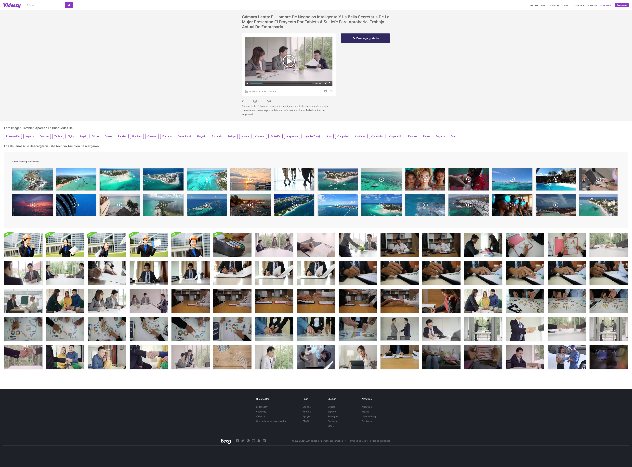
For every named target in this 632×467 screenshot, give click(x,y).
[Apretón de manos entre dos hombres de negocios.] (608, 329)
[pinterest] (248, 440)
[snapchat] (258, 440)
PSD (566, 5)
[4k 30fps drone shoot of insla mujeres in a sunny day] (556, 206)
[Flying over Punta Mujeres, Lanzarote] (468, 206)
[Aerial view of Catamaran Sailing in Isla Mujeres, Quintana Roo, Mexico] (381, 180)
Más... (331, 425)
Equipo (365, 411)
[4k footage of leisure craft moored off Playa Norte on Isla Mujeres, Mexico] (512, 180)
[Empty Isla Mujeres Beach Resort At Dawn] (120, 206)
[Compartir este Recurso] (331, 91)
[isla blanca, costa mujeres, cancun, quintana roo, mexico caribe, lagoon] (163, 206)
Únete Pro (592, 5)
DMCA (306, 421)
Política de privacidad (379, 440)
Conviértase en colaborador (271, 421)
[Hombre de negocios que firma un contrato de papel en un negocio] (274, 301)
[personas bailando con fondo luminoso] (294, 180)
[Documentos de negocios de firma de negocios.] (358, 273)
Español (332, 411)
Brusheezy (262, 406)
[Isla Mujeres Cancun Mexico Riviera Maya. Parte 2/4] (294, 206)
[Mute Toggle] (326, 83)
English (331, 406)
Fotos (543, 5)
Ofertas (307, 406)
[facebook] (237, 440)
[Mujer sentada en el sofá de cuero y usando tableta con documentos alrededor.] (441, 357)
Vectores (534, 5)
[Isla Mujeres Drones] (207, 206)
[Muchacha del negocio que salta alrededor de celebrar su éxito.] (107, 245)
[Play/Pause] (247, 83)
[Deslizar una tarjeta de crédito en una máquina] (232, 245)
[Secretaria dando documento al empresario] (358, 245)
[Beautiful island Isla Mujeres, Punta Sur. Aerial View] (207, 180)
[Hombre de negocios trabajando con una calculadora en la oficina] (399, 357)
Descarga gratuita (367, 38)
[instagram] (253, 440)
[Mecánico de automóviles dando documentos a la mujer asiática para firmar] (567, 357)
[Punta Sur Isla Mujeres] (32, 180)
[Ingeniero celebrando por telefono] (23, 245)
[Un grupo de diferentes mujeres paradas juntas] (425, 180)
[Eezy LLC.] (226, 441)
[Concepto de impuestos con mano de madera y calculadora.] (232, 357)
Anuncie (307, 411)
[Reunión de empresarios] (107, 301)
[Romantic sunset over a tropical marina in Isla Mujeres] (250, 180)
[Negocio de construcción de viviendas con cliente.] (190, 301)
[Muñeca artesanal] (468, 180)
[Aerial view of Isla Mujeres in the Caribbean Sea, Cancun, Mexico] (338, 180)
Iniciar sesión (606, 5)
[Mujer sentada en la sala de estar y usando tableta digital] (483, 357)
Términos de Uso (357, 440)
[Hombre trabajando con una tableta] (608, 357)
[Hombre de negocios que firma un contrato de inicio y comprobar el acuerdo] (608, 245)
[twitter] (242, 440)
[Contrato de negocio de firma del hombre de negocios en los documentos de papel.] (149, 273)
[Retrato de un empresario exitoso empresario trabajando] (65, 245)
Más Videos (555, 5)
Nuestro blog (369, 416)
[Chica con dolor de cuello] (358, 357)
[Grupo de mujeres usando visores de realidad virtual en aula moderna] (512, 206)
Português (333, 416)
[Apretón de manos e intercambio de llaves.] (149, 357)
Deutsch (332, 421)
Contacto (367, 421)
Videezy (260, 416)
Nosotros (367, 406)
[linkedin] (264, 440)
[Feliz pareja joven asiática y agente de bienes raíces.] (65, 301)
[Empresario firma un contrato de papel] (316, 301)
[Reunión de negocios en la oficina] (316, 357)
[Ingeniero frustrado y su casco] (149, 245)
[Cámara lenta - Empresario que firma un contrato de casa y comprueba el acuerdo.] (65, 273)
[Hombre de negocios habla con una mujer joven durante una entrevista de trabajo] (23, 301)
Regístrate (622, 5)
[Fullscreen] (330, 83)
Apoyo (306, 416)
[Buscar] (69, 5)
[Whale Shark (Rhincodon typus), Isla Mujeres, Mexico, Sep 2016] (425, 206)
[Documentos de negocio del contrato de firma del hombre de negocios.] (399, 273)
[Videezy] (12, 5)
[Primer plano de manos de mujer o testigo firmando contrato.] (107, 273)
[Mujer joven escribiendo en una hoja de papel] (441, 301)
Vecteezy (261, 411)
